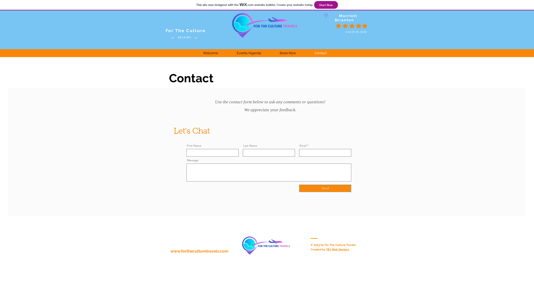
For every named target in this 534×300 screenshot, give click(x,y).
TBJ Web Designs (337, 249)
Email (303, 145)
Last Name (250, 145)
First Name (194, 145)
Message (193, 160)
